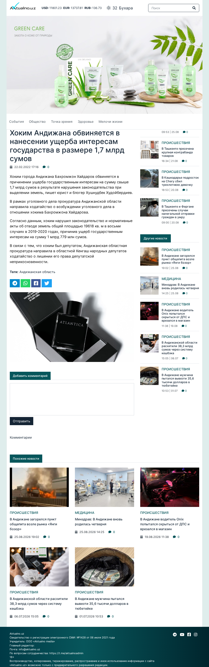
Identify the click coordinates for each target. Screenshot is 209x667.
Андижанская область (37, 272)
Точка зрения (61, 121)
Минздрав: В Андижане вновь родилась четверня (180, 286)
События (16, 121)
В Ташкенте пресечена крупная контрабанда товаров (178, 152)
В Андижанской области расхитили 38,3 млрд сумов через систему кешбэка (179, 348)
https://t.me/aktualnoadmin (66, 653)
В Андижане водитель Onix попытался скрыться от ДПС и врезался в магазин (177, 315)
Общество (37, 121)
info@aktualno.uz (29, 649)
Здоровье (85, 121)
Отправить (21, 421)
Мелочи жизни (110, 121)
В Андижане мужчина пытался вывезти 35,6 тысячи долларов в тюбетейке (178, 380)
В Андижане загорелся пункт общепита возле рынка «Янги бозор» (178, 259)
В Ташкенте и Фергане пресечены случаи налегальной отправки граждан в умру (178, 212)
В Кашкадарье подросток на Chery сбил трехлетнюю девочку (180, 181)
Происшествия (176, 143)
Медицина (171, 279)
